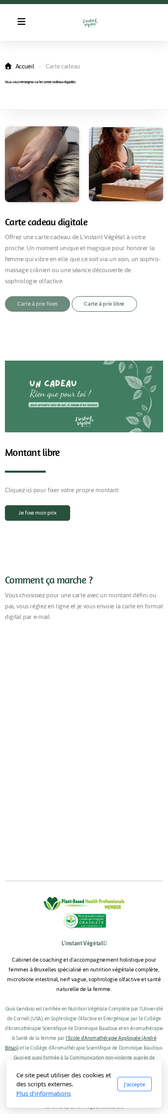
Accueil (24, 66)
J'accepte (134, 1084)
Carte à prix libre (104, 303)
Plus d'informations (43, 1093)
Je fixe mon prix (37, 512)
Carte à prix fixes (37, 303)
